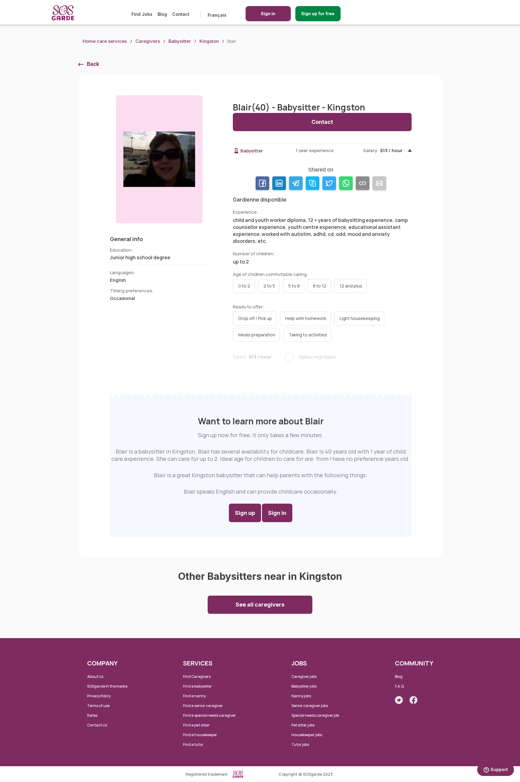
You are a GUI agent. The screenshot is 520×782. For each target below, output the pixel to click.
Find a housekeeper (200, 734)
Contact (180, 14)
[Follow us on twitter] (399, 700)
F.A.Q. (400, 686)
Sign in (268, 13)
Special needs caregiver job (315, 715)
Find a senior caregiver (203, 705)
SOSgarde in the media (107, 686)
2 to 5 (269, 286)
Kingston (209, 41)
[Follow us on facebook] (413, 700)
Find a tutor (193, 744)
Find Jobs (141, 14)
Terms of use (98, 705)
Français (217, 15)
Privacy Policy (98, 696)
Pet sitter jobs (302, 725)
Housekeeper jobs (306, 734)
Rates (92, 715)
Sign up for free (318, 13)
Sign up (245, 513)
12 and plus (351, 286)
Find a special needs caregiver (209, 715)
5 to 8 (294, 286)
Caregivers (147, 41)
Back (93, 64)
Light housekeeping (360, 318)
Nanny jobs (301, 696)
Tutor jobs (300, 744)
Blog (162, 14)
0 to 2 (244, 286)
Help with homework (305, 318)
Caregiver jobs (304, 676)
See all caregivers (260, 604)
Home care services (105, 41)
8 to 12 (319, 286)
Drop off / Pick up (255, 318)
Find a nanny (194, 696)
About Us (95, 676)
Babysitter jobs (304, 686)
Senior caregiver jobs (309, 705)
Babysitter (179, 41)
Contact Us (97, 725)
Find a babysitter (197, 686)
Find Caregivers (197, 676)
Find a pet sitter (196, 725)
